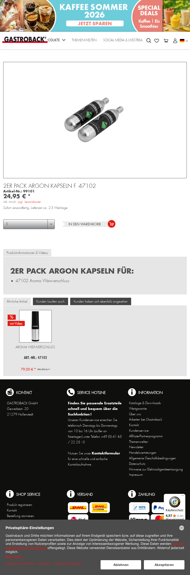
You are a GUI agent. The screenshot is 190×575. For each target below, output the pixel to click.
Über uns (135, 414)
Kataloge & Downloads (145, 403)
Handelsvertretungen (142, 452)
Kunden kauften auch (50, 301)
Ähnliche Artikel (17, 301)
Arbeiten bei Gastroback (145, 419)
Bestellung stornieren (20, 516)
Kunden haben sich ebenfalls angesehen (101, 301)
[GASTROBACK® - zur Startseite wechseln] (25, 40)
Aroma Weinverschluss (35, 347)
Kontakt (134, 425)
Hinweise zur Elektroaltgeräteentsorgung (156, 469)
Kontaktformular (106, 453)
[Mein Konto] (175, 40)
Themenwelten (138, 442)
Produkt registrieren (19, 505)
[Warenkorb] (166, 40)
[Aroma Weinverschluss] (35, 326)
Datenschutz (137, 464)
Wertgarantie (138, 408)
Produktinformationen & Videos (27, 253)
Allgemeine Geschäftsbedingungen (152, 458)
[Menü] (182, 496)
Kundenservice (139, 430)
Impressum (136, 475)
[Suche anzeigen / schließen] (148, 40)
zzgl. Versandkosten (29, 202)
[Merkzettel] (156, 40)
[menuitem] (55, 41)
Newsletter (136, 447)
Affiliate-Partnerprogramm (146, 436)
